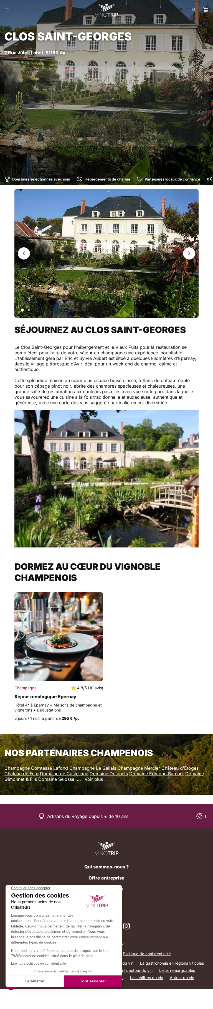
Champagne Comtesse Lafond (36, 768)
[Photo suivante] (189, 253)
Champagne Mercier (139, 768)
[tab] (22, 309)
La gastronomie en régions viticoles (172, 963)
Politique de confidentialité (147, 953)
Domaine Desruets (109, 773)
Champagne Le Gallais (92, 768)
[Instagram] (126, 926)
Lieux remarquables (177, 970)
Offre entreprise (106, 878)
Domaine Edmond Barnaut (156, 773)
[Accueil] (106, 848)
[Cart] (206, 10)
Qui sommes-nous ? (106, 867)
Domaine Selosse (56, 779)
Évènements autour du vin (129, 970)
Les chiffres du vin (146, 977)
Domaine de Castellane (64, 773)
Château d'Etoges (180, 768)
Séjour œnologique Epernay (45, 696)
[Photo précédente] (24, 253)
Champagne (25, 687)
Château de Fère (21, 773)
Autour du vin (182, 977)
